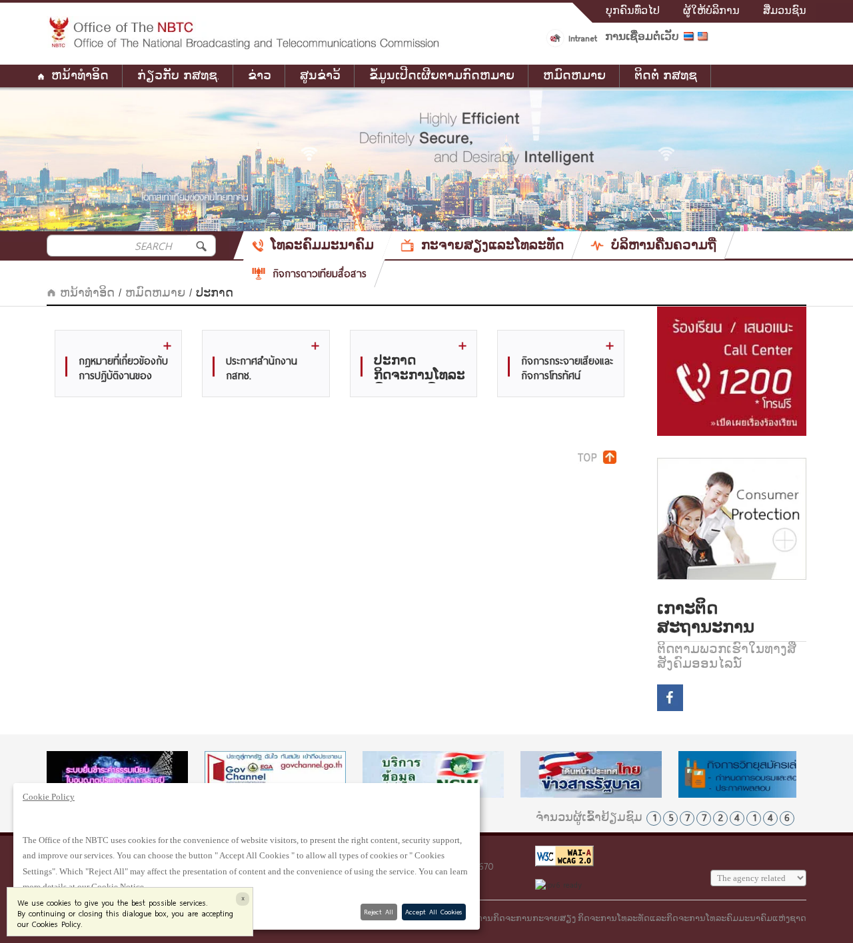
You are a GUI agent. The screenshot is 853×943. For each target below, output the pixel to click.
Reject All (378, 911)
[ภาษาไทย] (691, 39)
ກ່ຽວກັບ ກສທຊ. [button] (178, 76)
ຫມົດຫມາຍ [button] (574, 76)
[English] (705, 39)
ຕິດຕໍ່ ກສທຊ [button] (665, 76)
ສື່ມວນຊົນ (784, 11)
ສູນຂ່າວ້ (320, 76)
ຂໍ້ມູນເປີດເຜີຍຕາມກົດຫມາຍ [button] (441, 76)
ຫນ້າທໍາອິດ (80, 76)
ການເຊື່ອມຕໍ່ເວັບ (642, 37)
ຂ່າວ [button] (259, 76)
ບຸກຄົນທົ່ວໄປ (633, 11)
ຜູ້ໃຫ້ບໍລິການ (711, 11)
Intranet (582, 38)
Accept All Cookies (433, 911)
